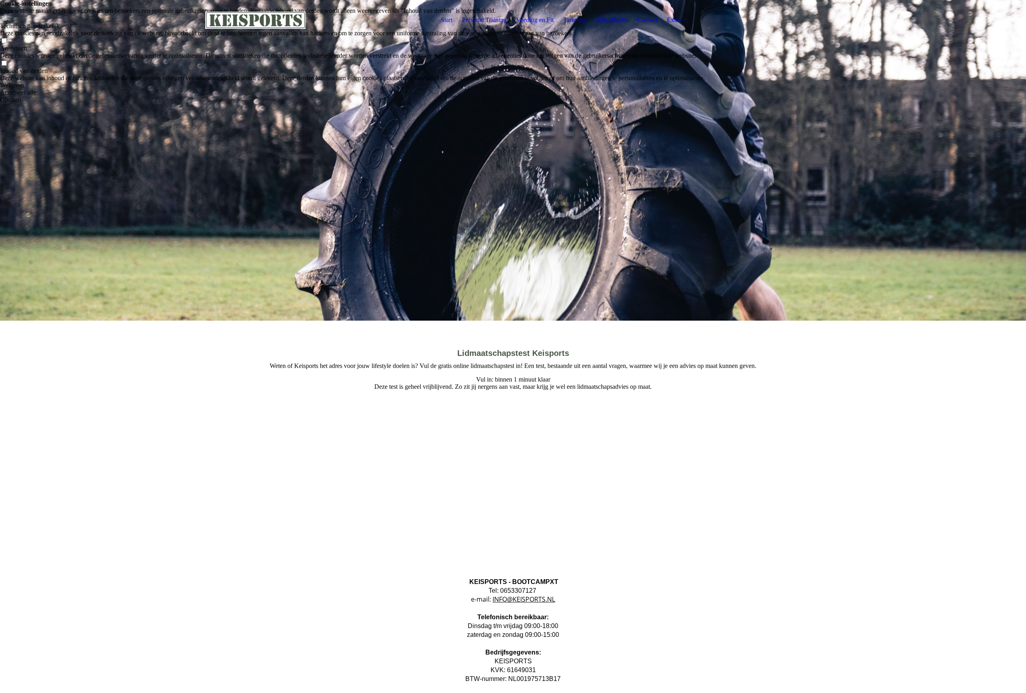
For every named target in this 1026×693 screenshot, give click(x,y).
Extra (674, 19)
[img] (255, 20)
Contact (647, 19)
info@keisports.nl (524, 599)
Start (446, 19)
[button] (352, 85)
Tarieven (574, 19)
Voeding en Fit (534, 19)
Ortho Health (611, 19)
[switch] (4, 41)
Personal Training (484, 19)
